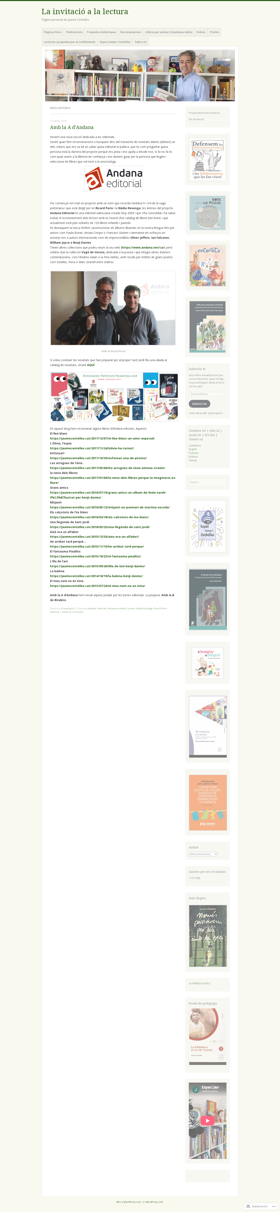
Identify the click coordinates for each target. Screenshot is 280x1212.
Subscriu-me (199, 403)
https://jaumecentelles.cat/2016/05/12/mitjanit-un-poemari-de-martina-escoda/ (110, 507)
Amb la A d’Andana (72, 127)
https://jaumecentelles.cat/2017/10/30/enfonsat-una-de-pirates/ (98, 458)
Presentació (67, 608)
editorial (101, 608)
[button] (208, 600)
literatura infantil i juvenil (121, 608)
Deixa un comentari (73, 611)
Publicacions (74, 32)
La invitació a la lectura (85, 11)
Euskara (193, 456)
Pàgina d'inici (53, 32)
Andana (92, 608)
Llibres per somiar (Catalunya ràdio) (168, 32)
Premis (214, 32)
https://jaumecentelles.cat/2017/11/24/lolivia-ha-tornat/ (92, 448)
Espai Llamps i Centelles (115, 42)
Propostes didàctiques (101, 32)
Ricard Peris (160, 608)
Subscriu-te (197, 369)
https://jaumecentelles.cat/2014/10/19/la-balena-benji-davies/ (96, 576)
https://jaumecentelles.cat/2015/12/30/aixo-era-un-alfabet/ (94, 537)
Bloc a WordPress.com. (129, 1201)
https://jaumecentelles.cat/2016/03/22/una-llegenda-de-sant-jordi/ (100, 527)
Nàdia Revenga (144, 608)
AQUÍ (90, 365)
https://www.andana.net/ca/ (143, 247)
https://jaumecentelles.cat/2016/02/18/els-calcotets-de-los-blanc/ (99, 517)
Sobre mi (141, 42)
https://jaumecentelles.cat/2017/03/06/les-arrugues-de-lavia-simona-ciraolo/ (107, 468)
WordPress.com (154, 1201)
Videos (201, 32)
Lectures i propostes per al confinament (69, 42)
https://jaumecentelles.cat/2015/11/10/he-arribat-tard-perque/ (97, 546)
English (193, 449)
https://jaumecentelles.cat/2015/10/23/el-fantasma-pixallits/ (95, 556)
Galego (193, 460)
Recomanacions (131, 32)
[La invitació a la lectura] (140, 75)
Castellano (195, 445)
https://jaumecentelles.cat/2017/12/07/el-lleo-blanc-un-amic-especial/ (102, 438)
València (54, 611)
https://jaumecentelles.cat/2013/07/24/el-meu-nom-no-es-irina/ (97, 586)
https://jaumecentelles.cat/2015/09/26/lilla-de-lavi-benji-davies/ (97, 566)
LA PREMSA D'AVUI (199, 983)
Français (193, 453)
